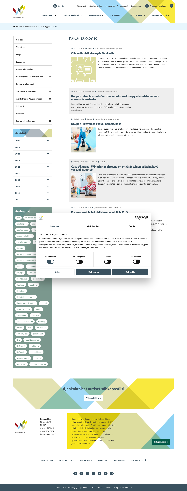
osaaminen (21, 315)
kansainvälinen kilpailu (26, 254)
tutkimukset (38, 334)
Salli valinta (93, 272)
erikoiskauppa (23, 242)
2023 (17, 160)
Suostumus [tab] (55, 226)
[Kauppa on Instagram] (87, 474)
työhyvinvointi (110, 48)
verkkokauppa (23, 358)
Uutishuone (136, 15)
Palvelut (115, 15)
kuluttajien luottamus (26, 297)
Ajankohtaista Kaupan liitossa (29, 99)
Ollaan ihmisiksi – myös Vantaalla (92, 53)
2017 (17, 199)
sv (59, 6)
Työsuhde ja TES (95, 6)
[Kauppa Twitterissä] (81, 474)
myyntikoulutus (23, 309)
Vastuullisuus (71, 15)
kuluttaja (33, 285)
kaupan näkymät (34, 266)
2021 (17, 173)
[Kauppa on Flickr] (112, 474)
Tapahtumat (110, 6)
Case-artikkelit (92, 162)
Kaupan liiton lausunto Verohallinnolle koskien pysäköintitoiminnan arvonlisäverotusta (115, 97)
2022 (17, 167)
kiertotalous (22, 279)
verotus (38, 358)
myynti (44, 303)
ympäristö (21, 364)
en (63, 6)
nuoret (38, 309)
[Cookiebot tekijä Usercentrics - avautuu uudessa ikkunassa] (137, 218)
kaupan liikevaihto (101, 119)
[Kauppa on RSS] (105, 474)
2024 (17, 154)
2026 (17, 140)
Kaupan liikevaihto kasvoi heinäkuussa (96, 123)
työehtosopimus (32, 340)
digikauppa (22, 224)
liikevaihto (110, 119)
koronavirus (38, 279)
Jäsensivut (81, 6)
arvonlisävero (31, 217)
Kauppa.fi (59, 487)
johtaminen (98, 207)
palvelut (35, 315)
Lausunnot (90, 91)
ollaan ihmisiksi (100, 48)
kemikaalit (33, 272)
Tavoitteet (48, 15)
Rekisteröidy (136, 6)
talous (117, 119)
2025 (17, 147)
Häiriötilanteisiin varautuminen (29, 76)
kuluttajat (21, 291)
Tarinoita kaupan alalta (26, 91)
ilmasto (20, 248)
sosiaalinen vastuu (25, 321)
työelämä (119, 48)
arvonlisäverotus (109, 91)
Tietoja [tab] (132, 226)
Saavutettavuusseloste (101, 487)
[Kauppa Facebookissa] (75, 474)
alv (117, 91)
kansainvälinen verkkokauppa (29, 260)
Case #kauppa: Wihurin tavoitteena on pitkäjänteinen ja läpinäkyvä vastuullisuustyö (114, 168)
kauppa (20, 272)
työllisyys (35, 346)
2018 (17, 193)
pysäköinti (100, 91)
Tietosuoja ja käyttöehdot (78, 487)
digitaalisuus (22, 230)
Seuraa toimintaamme (25, 121)
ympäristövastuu (38, 364)
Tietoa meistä (159, 15)
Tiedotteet (20, 47)
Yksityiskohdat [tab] (93, 226)
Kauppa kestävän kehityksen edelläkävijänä (99, 212)
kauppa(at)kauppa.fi (123, 487)
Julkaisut (20, 106)
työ (18, 340)
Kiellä (56, 272)
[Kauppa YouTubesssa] (93, 474)
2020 (17, 180)
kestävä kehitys (107, 207)
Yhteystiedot (122, 6)
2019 (17, 186)
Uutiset (90, 48)
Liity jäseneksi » (161, 442)
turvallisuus (41, 327)
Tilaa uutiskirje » (93, 398)
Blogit (89, 207)
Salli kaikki (130, 272)
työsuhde (21, 352)
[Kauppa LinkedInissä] (99, 474)
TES (29, 327)
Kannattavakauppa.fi (25, 84)
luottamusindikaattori (26, 303)
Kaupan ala (95, 15)
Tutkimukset (22, 334)
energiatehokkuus (24, 236)
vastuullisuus (104, 162)
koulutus (20, 285)
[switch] (79, 262)
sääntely (41, 321)
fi (55, 6)
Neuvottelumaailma (24, 69)
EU (36, 242)
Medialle (20, 113)
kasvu (19, 266)
